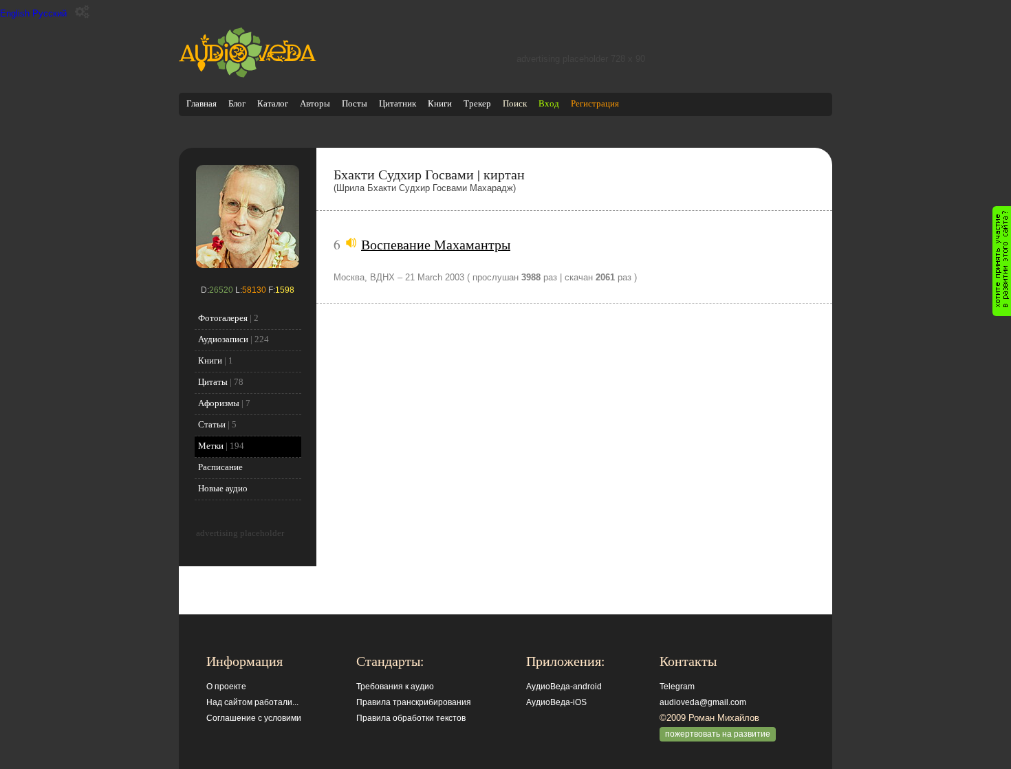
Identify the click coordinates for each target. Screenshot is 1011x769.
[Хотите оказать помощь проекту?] (1001, 261)
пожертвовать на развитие (717, 734)
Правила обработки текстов (411, 718)
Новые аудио (223, 488)
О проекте (226, 686)
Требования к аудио (395, 686)
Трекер (477, 103)
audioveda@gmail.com (703, 702)
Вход (549, 103)
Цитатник (397, 103)
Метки (211, 446)
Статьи (212, 424)
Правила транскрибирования (413, 702)
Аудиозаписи (223, 339)
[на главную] (247, 74)
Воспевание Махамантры (435, 244)
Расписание (220, 467)
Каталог (272, 103)
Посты (354, 103)
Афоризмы (218, 403)
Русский (49, 13)
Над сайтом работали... (252, 702)
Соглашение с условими (253, 718)
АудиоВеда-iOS (556, 702)
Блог (237, 103)
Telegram (677, 686)
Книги (440, 103)
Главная (201, 103)
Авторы (315, 103)
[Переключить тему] (82, 12)
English (15, 13)
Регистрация (595, 103)
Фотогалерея (223, 318)
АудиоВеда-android (564, 686)
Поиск (515, 103)
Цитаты (213, 382)
